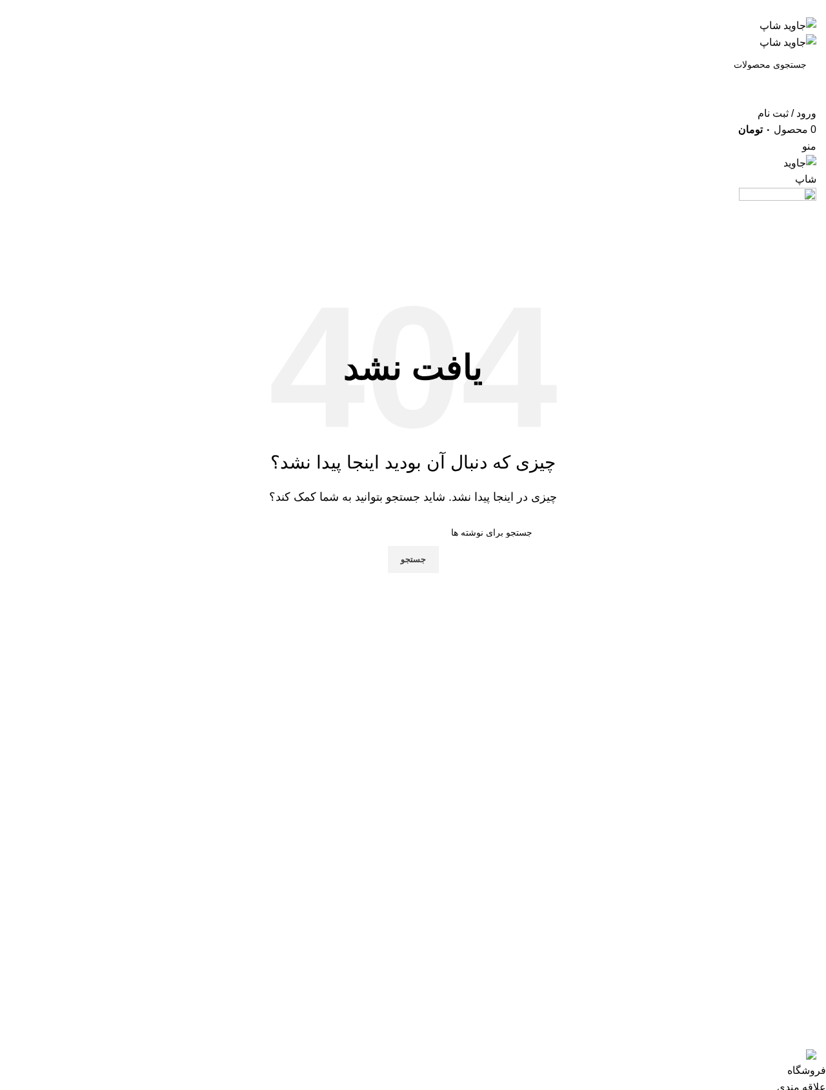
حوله (393, 1007)
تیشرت (388, 992)
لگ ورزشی (379, 978)
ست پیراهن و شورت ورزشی (342, 906)
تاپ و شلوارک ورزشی (356, 963)
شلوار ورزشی (373, 934)
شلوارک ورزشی (369, 949)
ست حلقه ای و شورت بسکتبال (337, 920)
